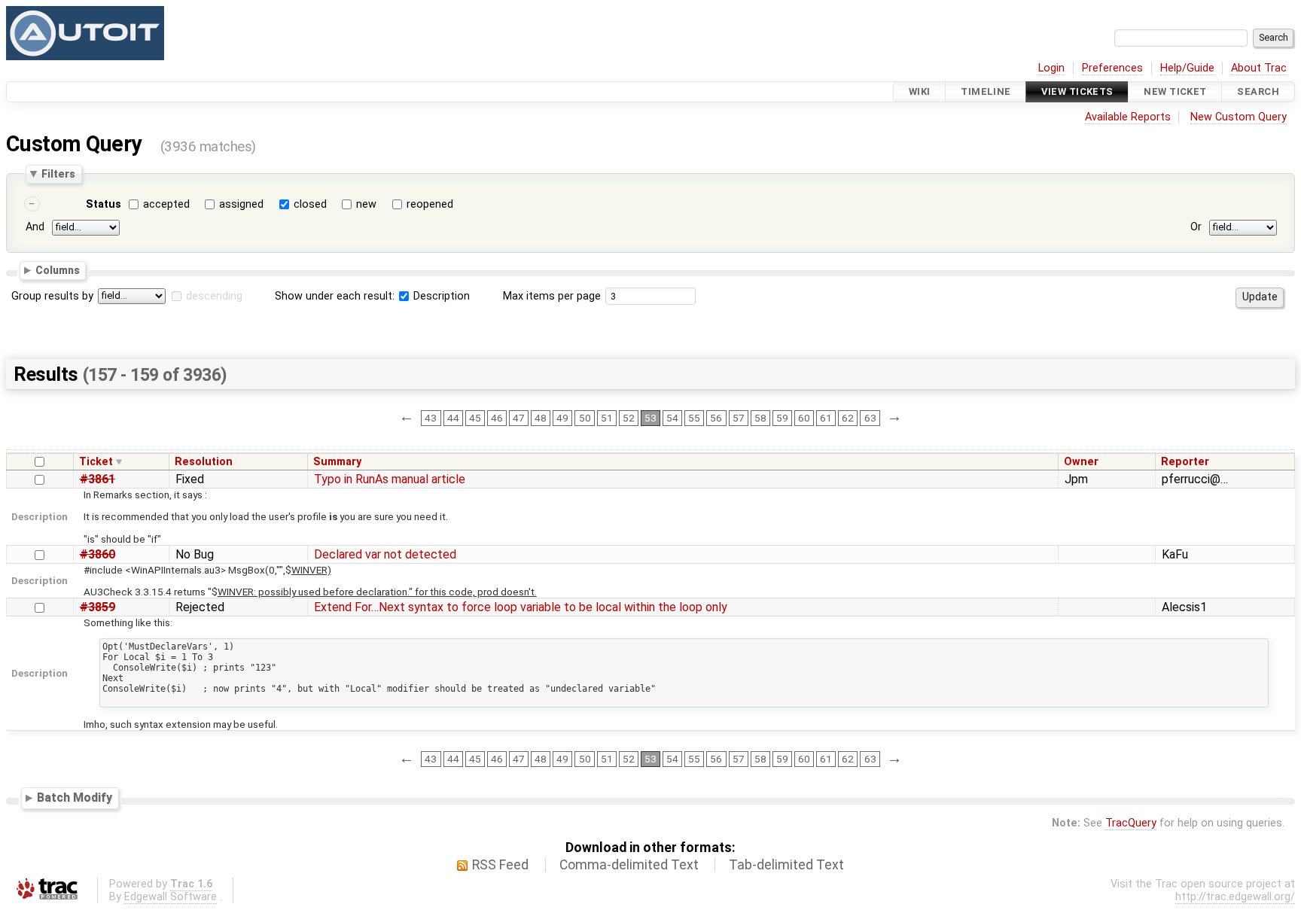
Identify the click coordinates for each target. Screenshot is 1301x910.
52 (629, 418)
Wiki (920, 91)
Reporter (1185, 461)
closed (310, 204)
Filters (58, 174)
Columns (57, 270)
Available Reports (1128, 117)
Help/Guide (1187, 68)
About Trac (1259, 68)
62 (848, 418)
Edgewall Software (170, 896)
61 (826, 418)
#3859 (97, 607)
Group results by (52, 296)
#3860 (97, 554)
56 (716, 418)
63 (870, 418)
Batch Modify (74, 797)
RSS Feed (500, 864)
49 (562, 418)
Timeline (985, 91)
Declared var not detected (385, 554)
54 (672, 418)
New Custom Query (1238, 117)
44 (453, 418)
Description (440, 296)
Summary (337, 461)
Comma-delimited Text (629, 864)
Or (1196, 227)
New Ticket (1175, 91)
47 (519, 418)
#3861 (97, 479)
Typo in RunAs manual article (389, 479)
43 (431, 418)
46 (497, 418)
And (35, 227)
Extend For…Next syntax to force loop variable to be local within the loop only (520, 607)
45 (475, 418)
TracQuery (1130, 823)
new (366, 204)
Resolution (204, 461)
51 (607, 418)
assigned (241, 204)
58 (760, 418)
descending (214, 296)
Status (103, 204)
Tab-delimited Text (786, 864)
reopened (430, 204)
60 (804, 418)
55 (694, 418)
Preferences (1112, 68)
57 (739, 418)
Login (1051, 68)
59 (782, 418)
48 (541, 418)
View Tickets (1077, 91)
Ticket (96, 461)
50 (585, 418)
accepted (166, 204)
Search (1258, 91)
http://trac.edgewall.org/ (1235, 896)
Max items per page (552, 296)
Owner (1081, 461)
